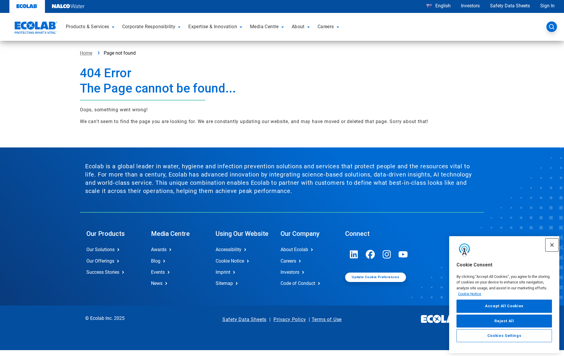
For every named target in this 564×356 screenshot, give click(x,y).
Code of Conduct (298, 283)
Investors (470, 6)
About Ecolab (294, 249)
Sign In (547, 6)
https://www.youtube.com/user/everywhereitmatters (403, 254)
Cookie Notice (469, 294)
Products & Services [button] (87, 26)
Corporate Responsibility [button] (149, 26)
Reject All (504, 321)
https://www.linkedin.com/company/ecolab (354, 254)
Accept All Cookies (504, 306)
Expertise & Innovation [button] (212, 26)
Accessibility (228, 249)
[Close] (551, 245)
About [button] (298, 26)
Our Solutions (100, 249)
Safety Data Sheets (510, 6)
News (156, 283)
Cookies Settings (504, 336)
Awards (159, 249)
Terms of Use (327, 319)
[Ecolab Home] (35, 28)
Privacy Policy (289, 319)
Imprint (223, 272)
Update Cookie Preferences (375, 277)
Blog (155, 261)
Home (86, 53)
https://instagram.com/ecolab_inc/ (387, 254)
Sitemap (224, 283)
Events (158, 272)
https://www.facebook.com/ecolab (370, 254)
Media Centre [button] (264, 26)
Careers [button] (326, 26)
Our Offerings (100, 261)
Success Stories (102, 272)
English (442, 6)
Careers (288, 261)
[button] (114, 27)
